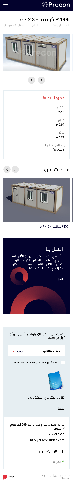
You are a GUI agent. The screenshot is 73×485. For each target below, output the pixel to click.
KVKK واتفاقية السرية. (24, 362)
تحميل (60, 408)
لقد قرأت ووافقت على (35, 362)
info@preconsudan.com (46, 440)
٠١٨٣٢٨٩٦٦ (56, 434)
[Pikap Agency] (8, 477)
